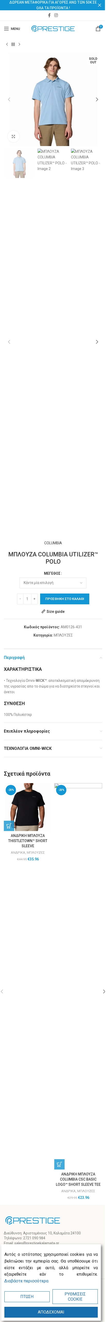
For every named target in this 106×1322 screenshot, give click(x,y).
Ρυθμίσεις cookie (75, 1296)
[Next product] (19, 44)
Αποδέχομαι (51, 1312)
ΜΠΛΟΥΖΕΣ (63, 635)
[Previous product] (7, 44)
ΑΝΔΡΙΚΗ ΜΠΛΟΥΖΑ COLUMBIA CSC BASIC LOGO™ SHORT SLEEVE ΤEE (78, 1179)
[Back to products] (13, 44)
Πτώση (26, 1296)
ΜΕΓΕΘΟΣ (52, 573)
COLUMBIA (53, 543)
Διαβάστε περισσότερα (26, 1280)
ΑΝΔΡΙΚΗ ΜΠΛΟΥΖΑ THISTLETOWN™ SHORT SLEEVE (27, 841)
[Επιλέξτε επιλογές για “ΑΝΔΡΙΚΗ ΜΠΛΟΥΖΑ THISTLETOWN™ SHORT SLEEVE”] (9, 826)
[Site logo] (53, 28)
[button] (9, 99)
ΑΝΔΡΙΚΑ (18, 852)
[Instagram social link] (55, 15)
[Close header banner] (99, 5)
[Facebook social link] (49, 15)
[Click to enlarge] (13, 136)
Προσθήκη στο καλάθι (64, 599)
